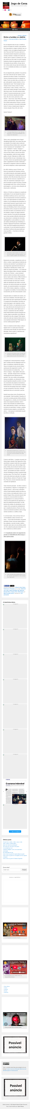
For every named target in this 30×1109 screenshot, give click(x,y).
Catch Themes (21, 1106)
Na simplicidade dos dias (8, 852)
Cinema (5, 987)
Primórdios (12, 588)
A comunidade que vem (7, 848)
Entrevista (6, 992)
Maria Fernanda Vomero (9, 593)
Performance (6, 588)
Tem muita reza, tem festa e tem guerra (11, 846)
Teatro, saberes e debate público (9, 843)
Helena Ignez (21, 591)
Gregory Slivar (14, 591)
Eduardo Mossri (7, 591)
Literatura (6, 989)
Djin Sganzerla (21, 590)
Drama (23, 587)
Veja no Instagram (15, 831)
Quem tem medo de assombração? (10, 845)
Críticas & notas (18, 587)
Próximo (25, 35)
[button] (15, 616)
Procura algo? (6, 867)
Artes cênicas (7, 986)
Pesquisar (24, 869)
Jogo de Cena (19, 3)
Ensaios (5, 990)
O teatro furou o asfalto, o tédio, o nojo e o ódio (12, 842)
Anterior (19, 35)
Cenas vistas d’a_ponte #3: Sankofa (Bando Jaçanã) (13, 854)
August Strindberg (13, 590)
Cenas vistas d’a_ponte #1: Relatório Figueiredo (12, 858)
